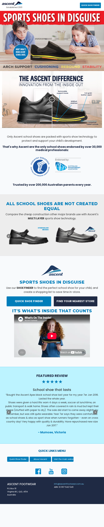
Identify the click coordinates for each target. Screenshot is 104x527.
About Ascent (40, 459)
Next (95, 236)
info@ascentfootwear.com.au (69, 484)
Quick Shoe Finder (29, 301)
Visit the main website (64, 459)
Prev (9, 236)
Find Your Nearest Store (76, 301)
